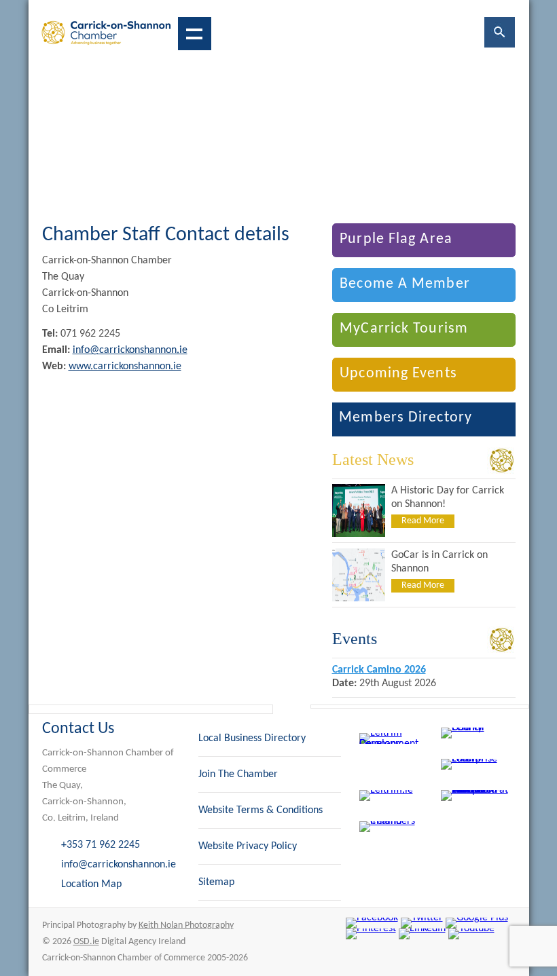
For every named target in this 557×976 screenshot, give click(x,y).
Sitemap (216, 882)
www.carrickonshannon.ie (125, 366)
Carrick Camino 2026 (379, 669)
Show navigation (194, 33)
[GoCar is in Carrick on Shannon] (358, 598)
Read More (422, 521)
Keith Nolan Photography (186, 925)
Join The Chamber (238, 774)
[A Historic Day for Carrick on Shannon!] (358, 534)
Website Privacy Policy (247, 846)
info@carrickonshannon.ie (130, 350)
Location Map (91, 884)
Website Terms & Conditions (260, 810)
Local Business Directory (252, 738)
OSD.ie (86, 942)
